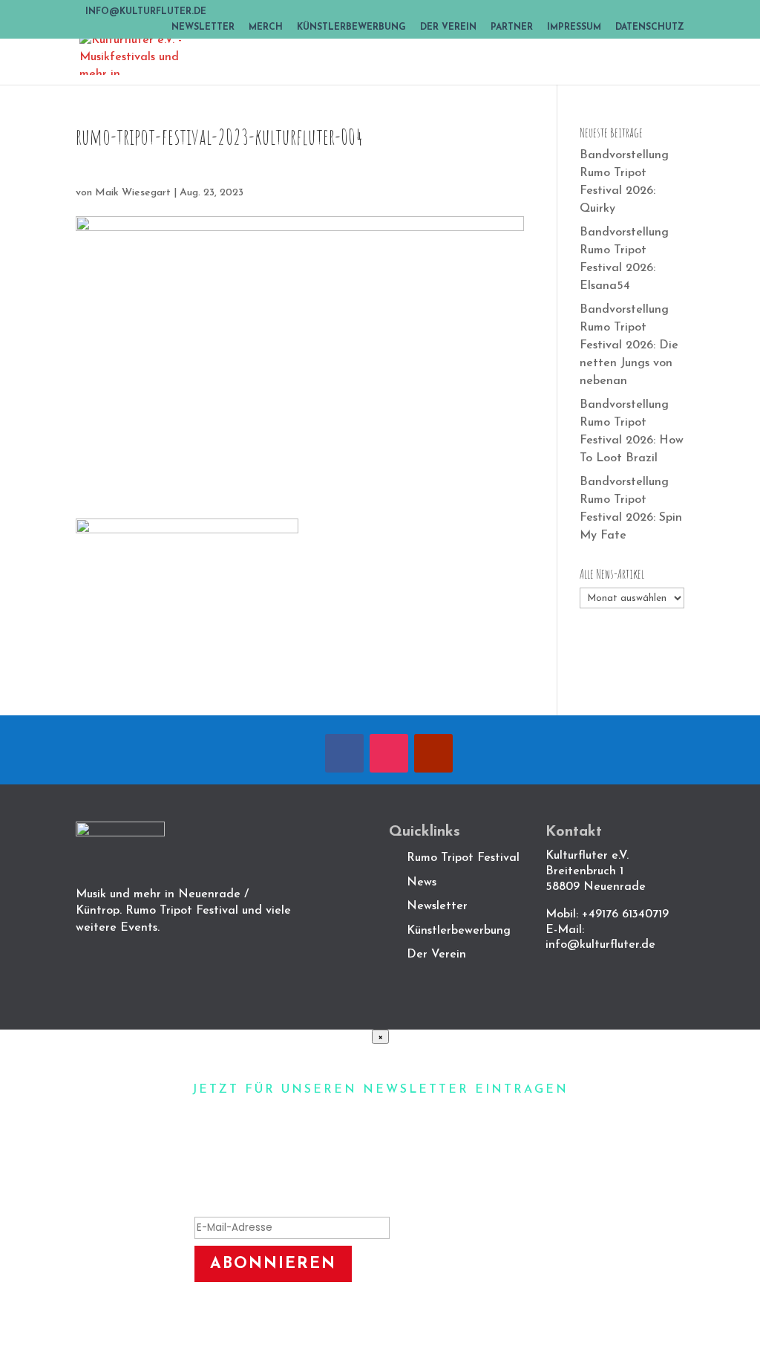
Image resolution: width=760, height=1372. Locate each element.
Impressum (574, 27)
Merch (266, 27)
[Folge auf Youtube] (433, 753)
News (421, 882)
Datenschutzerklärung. (461, 1324)
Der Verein (448, 27)
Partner (512, 27)
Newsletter (203, 27)
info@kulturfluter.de (600, 945)
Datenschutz (649, 27)
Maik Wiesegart (133, 192)
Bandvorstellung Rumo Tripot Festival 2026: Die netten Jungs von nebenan (629, 345)
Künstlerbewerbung (351, 27)
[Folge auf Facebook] (344, 753)
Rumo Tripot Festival (463, 858)
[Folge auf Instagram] (389, 753)
